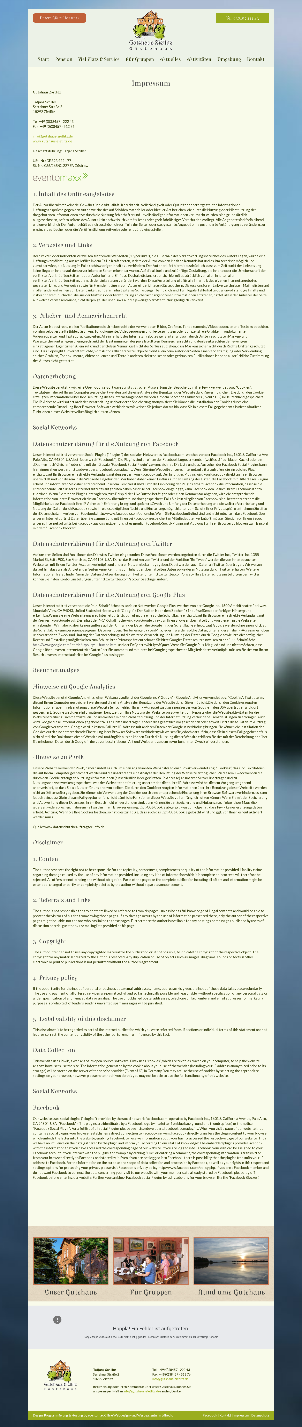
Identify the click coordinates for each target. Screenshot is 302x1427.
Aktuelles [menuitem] (170, 59)
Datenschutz (260, 1415)
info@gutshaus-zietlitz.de (53, 136)
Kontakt (225, 1415)
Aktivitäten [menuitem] (199, 59)
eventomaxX (97, 1415)
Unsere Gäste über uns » (59, 18)
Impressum (241, 1415)
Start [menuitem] (43, 59)
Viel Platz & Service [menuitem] (99, 59)
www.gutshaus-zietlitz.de (52, 141)
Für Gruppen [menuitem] (140, 59)
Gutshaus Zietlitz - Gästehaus (60, 1375)
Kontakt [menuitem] (255, 59)
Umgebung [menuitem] (229, 59)
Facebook (210, 1415)
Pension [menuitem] (63, 59)
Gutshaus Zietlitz (151, 30)
